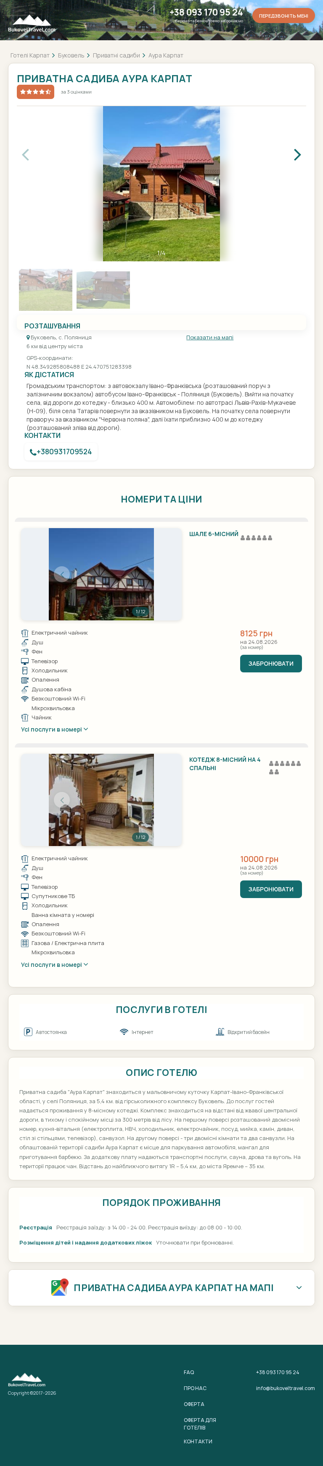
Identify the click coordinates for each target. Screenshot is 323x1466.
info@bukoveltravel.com (285, 1388)
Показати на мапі (209, 337)
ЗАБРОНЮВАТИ (271, 663)
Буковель (71, 55)
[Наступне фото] (141, 574)
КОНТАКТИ (198, 1441)
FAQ (189, 1372)
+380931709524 (64, 451)
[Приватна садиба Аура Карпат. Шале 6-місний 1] (101, 574)
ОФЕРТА (194, 1404)
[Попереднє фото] (62, 574)
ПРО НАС (195, 1388)
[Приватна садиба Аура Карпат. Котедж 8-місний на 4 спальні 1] (101, 800)
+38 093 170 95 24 (206, 12)
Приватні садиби (116, 55)
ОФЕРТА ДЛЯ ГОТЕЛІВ (200, 1424)
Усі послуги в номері (52, 729)
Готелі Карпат (30, 55)
